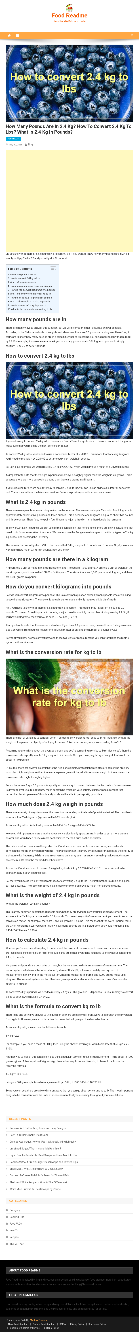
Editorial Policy (51, 1328)
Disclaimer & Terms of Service (25, 1328)
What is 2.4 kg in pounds (23, 282)
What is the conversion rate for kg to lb (30, 293)
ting (30, 144)
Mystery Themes (38, 1320)
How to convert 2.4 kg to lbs (25, 278)
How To (14, 1230)
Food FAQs (13, 138)
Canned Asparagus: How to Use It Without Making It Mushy (43, 1141)
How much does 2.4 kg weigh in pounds (31, 297)
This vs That (17, 1244)
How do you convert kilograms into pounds (32, 290)
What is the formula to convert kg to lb (31, 309)
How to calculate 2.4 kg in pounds (28, 305)
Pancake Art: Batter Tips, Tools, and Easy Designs (38, 1128)
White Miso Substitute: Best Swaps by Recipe (35, 1189)
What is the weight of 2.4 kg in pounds (30, 301)
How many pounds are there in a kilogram (31, 286)
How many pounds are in (23, 274)
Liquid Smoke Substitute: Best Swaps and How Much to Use (43, 1155)
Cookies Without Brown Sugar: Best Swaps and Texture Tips (44, 1162)
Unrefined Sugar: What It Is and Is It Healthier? (35, 1148)
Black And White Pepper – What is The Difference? (38, 1182)
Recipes (14, 1237)
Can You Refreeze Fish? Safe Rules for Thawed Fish (39, 1175)
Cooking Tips (17, 1216)
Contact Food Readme (44, 1324)
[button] (51, 269)
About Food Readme (18, 1324)
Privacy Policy (77, 1324)
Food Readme (69, 15)
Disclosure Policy (97, 1324)
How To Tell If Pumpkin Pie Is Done (29, 1134)
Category (15, 1210)
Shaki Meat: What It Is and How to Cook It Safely (37, 1168)
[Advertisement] (70, 175)
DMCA (63, 1324)
